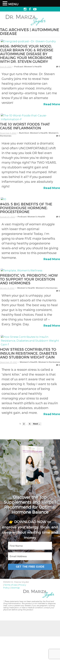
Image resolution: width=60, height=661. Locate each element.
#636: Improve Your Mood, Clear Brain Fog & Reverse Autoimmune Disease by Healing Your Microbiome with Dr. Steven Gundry (26, 54)
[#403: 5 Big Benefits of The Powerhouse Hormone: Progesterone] (3, 200)
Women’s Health (33, 66)
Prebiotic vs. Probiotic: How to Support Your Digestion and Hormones (29, 279)
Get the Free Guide (30, 566)
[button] (5, 3)
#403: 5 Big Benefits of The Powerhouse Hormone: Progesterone (26, 208)
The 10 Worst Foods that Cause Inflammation (25, 126)
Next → (36, 424)
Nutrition (24, 133)
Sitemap (15, 587)
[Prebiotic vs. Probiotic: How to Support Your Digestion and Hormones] (21, 271)
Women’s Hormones (46, 288)
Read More (52, 104)
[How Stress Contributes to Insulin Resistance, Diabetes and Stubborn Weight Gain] (30, 345)
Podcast (18, 66)
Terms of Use (10, 584)
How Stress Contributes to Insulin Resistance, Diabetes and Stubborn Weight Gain (28, 353)
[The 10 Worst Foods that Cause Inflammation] (30, 120)
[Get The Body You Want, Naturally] (26, 25)
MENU (13, 4)
